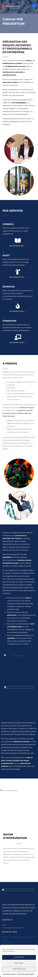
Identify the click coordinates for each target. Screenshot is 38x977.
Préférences (19, 969)
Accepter (19, 957)
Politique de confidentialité (25, 974)
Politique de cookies (9, 974)
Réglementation (8, 943)
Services (5, 940)
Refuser (19, 963)
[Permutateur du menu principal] (33, 6)
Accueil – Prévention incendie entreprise (17, 937)
